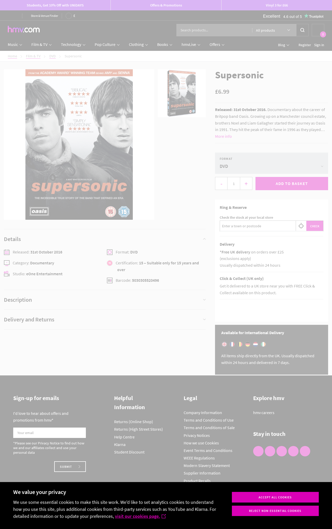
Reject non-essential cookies (275, 511)
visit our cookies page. (137, 516)
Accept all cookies (275, 497)
